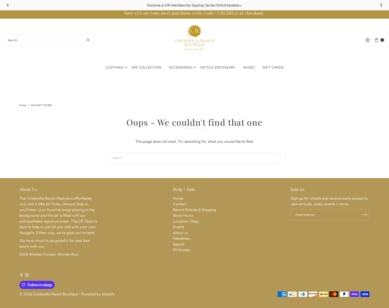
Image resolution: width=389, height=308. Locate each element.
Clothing (115, 67)
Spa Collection (146, 67)
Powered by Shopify (98, 294)
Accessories (180, 67)
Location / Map (186, 221)
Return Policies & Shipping (194, 209)
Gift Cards (273, 67)
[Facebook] (21, 275)
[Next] (381, 5)
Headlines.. (182, 238)
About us (180, 232)
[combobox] (49, 40)
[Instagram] (26, 275)
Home (22, 105)
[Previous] (7, 5)
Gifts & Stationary (218, 67)
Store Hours (183, 215)
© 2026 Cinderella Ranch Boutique (48, 294)
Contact (180, 203)
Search (178, 244)
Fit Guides (181, 249)
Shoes (249, 67)
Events (178, 226)
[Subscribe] (364, 214)
